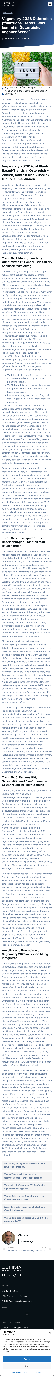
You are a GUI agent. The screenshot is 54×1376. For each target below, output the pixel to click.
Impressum (38, 1372)
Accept (27, 1359)
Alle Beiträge (27, 1241)
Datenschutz (17, 1372)
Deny (27, 1366)
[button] (50, 1333)
